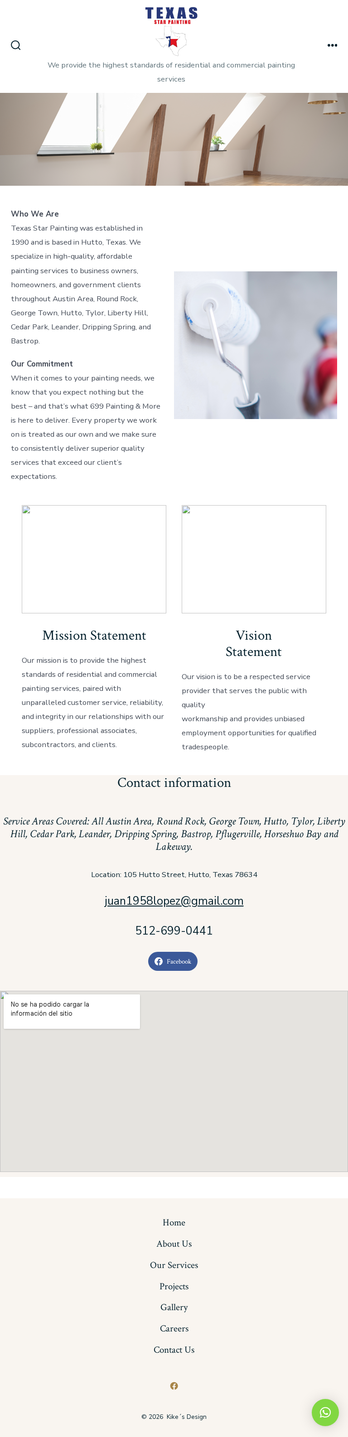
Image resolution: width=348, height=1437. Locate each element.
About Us (174, 1244)
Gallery (174, 1307)
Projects (174, 1286)
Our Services (174, 1265)
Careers (174, 1328)
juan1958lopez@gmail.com (174, 901)
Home (174, 1222)
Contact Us (174, 1350)
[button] (325, 1412)
